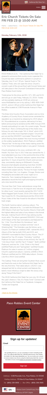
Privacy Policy (35, 390)
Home (4, 26)
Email (5, 343)
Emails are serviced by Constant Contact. (30, 359)
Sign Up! (23, 366)
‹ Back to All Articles (9, 293)
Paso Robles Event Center (6, 7)
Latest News (12, 26)
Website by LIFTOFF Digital (23, 392)
